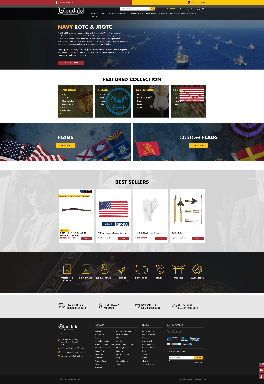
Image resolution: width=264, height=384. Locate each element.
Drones (191, 13)
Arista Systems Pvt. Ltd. (197, 380)
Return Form (120, 351)
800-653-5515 (66, 348)
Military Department (182, 98)
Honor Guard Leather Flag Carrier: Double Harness (186, 234)
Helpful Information (102, 341)
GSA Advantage (148, 331)
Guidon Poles (140, 233)
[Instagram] (172, 331)
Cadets (102, 13)
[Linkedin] (176, 331)
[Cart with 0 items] (202, 9)
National (178, 101)
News (97, 364)
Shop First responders (199, 2)
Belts (63, 107)
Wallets (140, 107)
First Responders (135, 13)
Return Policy (99, 354)
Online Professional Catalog (105, 344)
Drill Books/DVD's (143, 98)
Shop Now (65, 145)
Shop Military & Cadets (67, 2)
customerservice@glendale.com (72, 356)
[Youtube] (180, 331)
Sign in (198, 9)
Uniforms (111, 13)
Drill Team (103, 98)
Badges (64, 95)
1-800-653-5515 (171, 8)
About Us (94, 17)
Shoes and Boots (68, 110)
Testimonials (120, 364)
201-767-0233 (79, 348)
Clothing (140, 95)
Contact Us (99, 335)
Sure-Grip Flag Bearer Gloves (109, 233)
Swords (183, 13)
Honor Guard (122, 13)
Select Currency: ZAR (186, 9)
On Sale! (123, 278)
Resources (99, 358)
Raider (102, 104)
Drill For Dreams (197, 278)
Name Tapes (66, 98)
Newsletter (120, 341)
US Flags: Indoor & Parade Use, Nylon (75, 233)
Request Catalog (122, 354)
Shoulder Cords (67, 104)
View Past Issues (198, 363)
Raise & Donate (122, 335)
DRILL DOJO (178, 278)
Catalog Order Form (123, 331)
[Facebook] (168, 331)
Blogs (118, 358)
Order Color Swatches (103, 348)
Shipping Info (141, 278)
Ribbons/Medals (68, 101)
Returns (159, 278)
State (177, 104)
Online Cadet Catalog (124, 344)
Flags (163, 13)
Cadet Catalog (85, 278)
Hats (63, 113)
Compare (76, 210)
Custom (177, 95)
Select (86, 238)
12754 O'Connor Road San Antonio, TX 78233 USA (69, 341)
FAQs (118, 338)
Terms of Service (122, 361)
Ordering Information (123, 348)
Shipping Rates (100, 361)
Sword (139, 104)
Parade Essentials (148, 335)
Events (97, 338)
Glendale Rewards (104, 278)
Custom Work (173, 13)
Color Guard (104, 95)
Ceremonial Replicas (151, 13)
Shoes (139, 101)
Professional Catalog (67, 279)
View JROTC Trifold (71, 63)
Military (93, 13)
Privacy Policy (100, 351)
